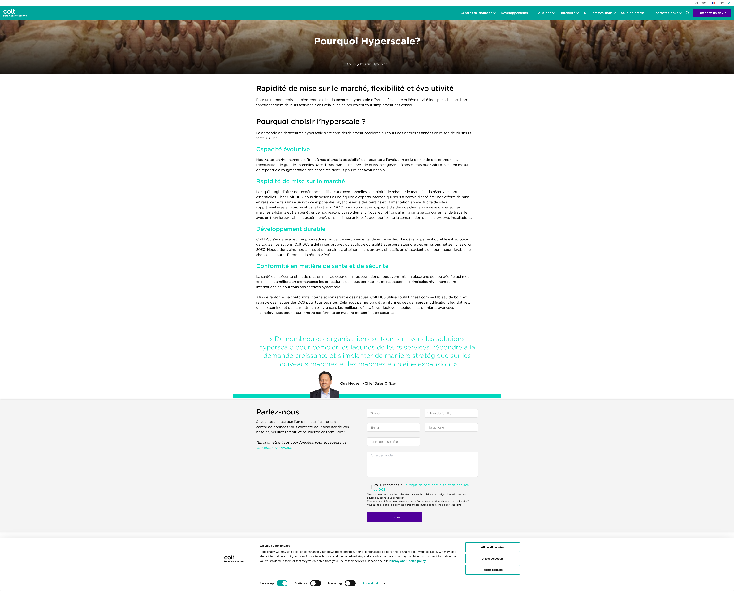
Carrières (699, 3)
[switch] (315, 583)
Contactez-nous (665, 13)
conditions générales (274, 447)
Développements (514, 13)
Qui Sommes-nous (598, 13)
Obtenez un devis (712, 13)
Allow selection (492, 558)
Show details (371, 583)
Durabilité (567, 13)
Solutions (543, 13)
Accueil (351, 64)
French (721, 3)
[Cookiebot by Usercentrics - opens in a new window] (234, 583)
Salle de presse (633, 13)
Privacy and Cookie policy (407, 561)
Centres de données (476, 13)
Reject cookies (492, 569)
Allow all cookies (492, 547)
